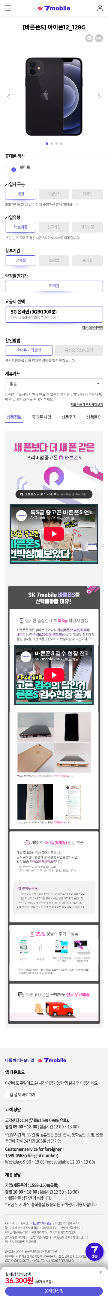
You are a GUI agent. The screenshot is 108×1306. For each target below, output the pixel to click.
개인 (20, 194)
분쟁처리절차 (39, 1232)
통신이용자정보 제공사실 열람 (21, 1227)
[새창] (89, 36)
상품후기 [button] (69, 417)
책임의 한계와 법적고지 (63, 1232)
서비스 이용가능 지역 (16, 1232)
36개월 (87, 260)
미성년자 (54, 194)
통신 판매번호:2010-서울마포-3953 (78, 1256)
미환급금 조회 (49, 1227)
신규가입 (54, 227)
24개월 (21, 260)
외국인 (87, 194)
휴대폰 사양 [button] (41, 417)
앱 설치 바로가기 (22, 1095)
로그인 (100, 8)
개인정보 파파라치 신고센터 (20, 1241)
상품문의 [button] (93, 417)
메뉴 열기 (8, 8)
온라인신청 (54, 1291)
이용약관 (23, 1223)
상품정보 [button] (14, 417)
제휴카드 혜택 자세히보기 (87, 404)
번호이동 (20, 227)
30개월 (54, 260)
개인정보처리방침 (41, 1223)
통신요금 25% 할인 (79, 350)
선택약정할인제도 (70, 1227)
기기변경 (87, 227)
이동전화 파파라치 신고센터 (69, 1237)
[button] (8, 96)
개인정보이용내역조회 (67, 1223)
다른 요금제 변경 (92, 327)
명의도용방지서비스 (15, 1237)
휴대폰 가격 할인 (29, 350)
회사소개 (9, 1223)
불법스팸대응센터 (41, 1237)
